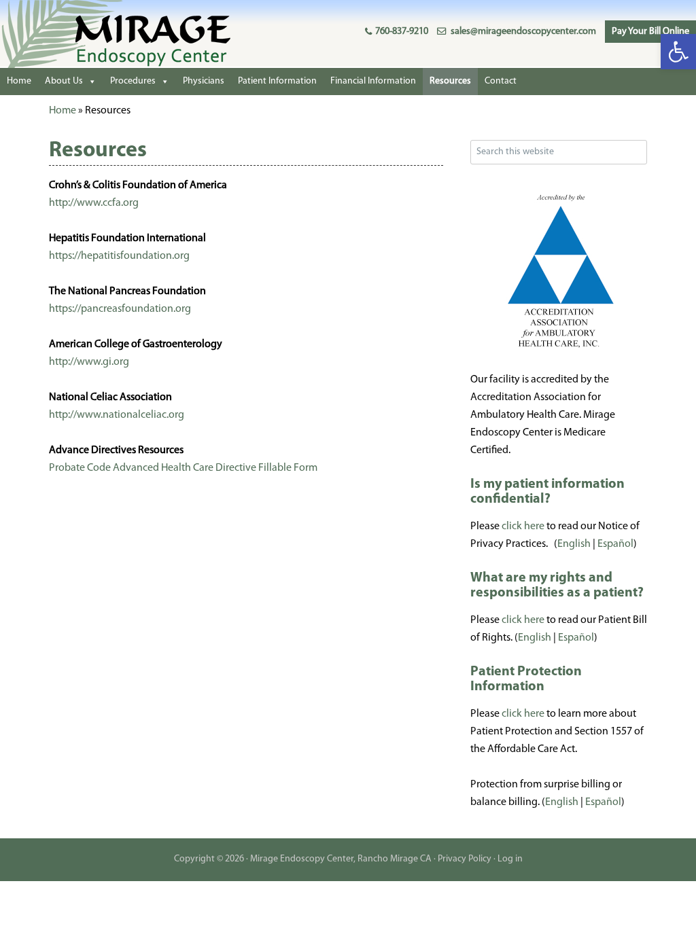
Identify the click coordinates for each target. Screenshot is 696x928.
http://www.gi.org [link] (89, 362)
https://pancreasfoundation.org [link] (120, 309)
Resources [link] (450, 81)
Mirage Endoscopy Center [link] (102, 34)
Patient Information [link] (277, 81)
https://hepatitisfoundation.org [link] (119, 256)
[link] (678, 51)
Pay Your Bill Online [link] (650, 31)
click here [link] (523, 526)
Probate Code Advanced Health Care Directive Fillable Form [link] (183, 468)
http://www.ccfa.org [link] (94, 203)
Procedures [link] (133, 81)
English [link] (574, 544)
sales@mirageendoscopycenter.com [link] (523, 31)
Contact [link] (501, 81)
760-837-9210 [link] (401, 31)
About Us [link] (64, 81)
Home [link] (19, 81)
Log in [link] (510, 859)
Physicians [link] (203, 81)
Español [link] (615, 544)
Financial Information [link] (373, 81)
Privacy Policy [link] (464, 859)
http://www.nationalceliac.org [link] (116, 415)
